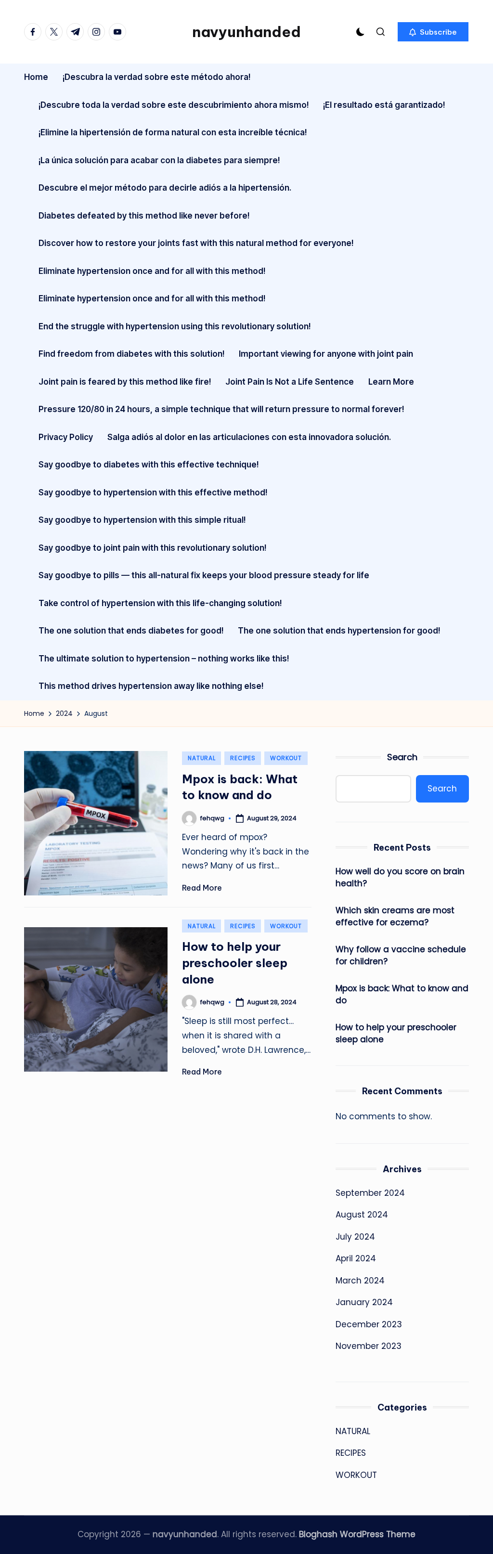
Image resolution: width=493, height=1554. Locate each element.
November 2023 (369, 1346)
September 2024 (370, 1193)
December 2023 (369, 1324)
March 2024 (360, 1280)
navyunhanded (246, 32)
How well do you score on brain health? (400, 878)
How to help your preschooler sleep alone (234, 962)
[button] (433, 32)
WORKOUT (285, 758)
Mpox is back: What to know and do (402, 995)
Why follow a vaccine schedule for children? (401, 956)
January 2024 (364, 1302)
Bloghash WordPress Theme (357, 1534)
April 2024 (356, 1258)
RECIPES (242, 758)
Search (402, 757)
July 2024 (355, 1237)
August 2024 (362, 1214)
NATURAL (201, 758)
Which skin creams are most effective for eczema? (395, 917)
